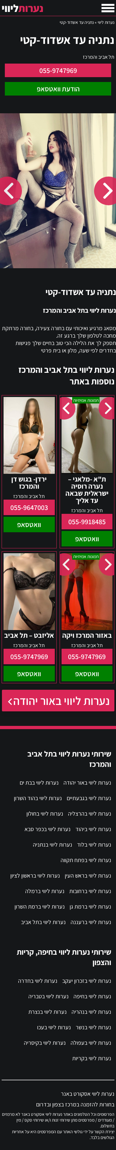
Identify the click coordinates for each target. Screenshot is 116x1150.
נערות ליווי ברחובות (90, 891)
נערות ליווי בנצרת (47, 1011)
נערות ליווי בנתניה (52, 844)
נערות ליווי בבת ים (39, 782)
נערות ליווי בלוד (94, 844)
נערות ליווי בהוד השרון (38, 798)
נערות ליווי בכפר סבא (47, 829)
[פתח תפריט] (108, 8)
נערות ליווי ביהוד (93, 829)
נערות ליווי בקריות (91, 1058)
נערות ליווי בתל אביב (43, 922)
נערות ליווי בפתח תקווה (86, 860)
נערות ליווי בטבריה (48, 996)
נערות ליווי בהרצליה (89, 813)
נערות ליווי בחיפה (92, 996)
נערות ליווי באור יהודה (61, 700)
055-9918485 (87, 521)
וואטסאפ (87, 538)
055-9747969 (58, 70)
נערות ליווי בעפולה (91, 1042)
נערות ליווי (106, 22)
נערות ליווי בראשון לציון (35, 875)
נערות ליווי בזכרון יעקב (86, 980)
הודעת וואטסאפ (58, 88)
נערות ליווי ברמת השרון (40, 906)
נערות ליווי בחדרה (37, 980)
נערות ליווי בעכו (54, 1027)
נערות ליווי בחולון (44, 813)
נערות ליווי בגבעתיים (89, 798)
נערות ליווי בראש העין (88, 875)
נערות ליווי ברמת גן (90, 906)
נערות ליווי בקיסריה (45, 1042)
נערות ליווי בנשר (93, 1027)
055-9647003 (29, 507)
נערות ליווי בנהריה (91, 1011)
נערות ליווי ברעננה (91, 922)
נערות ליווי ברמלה (44, 891)
